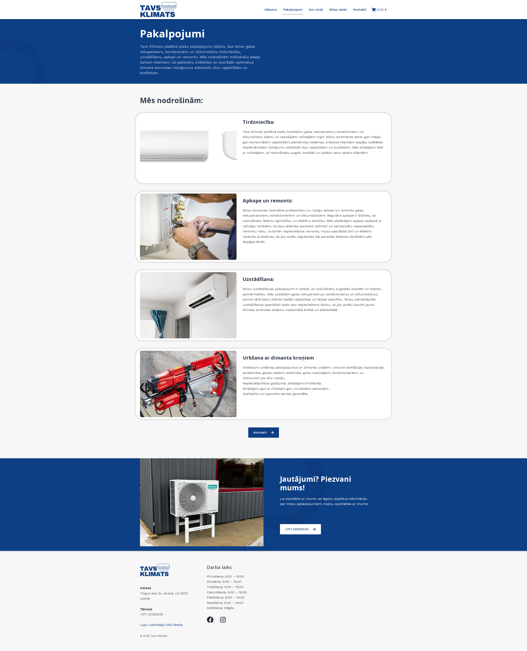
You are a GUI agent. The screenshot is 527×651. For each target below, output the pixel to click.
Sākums (271, 10)
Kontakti (359, 10)
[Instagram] (223, 619)
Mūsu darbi (338, 10)
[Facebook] (210, 619)
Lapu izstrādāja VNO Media (161, 625)
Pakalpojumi (292, 10)
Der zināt (316, 10)
